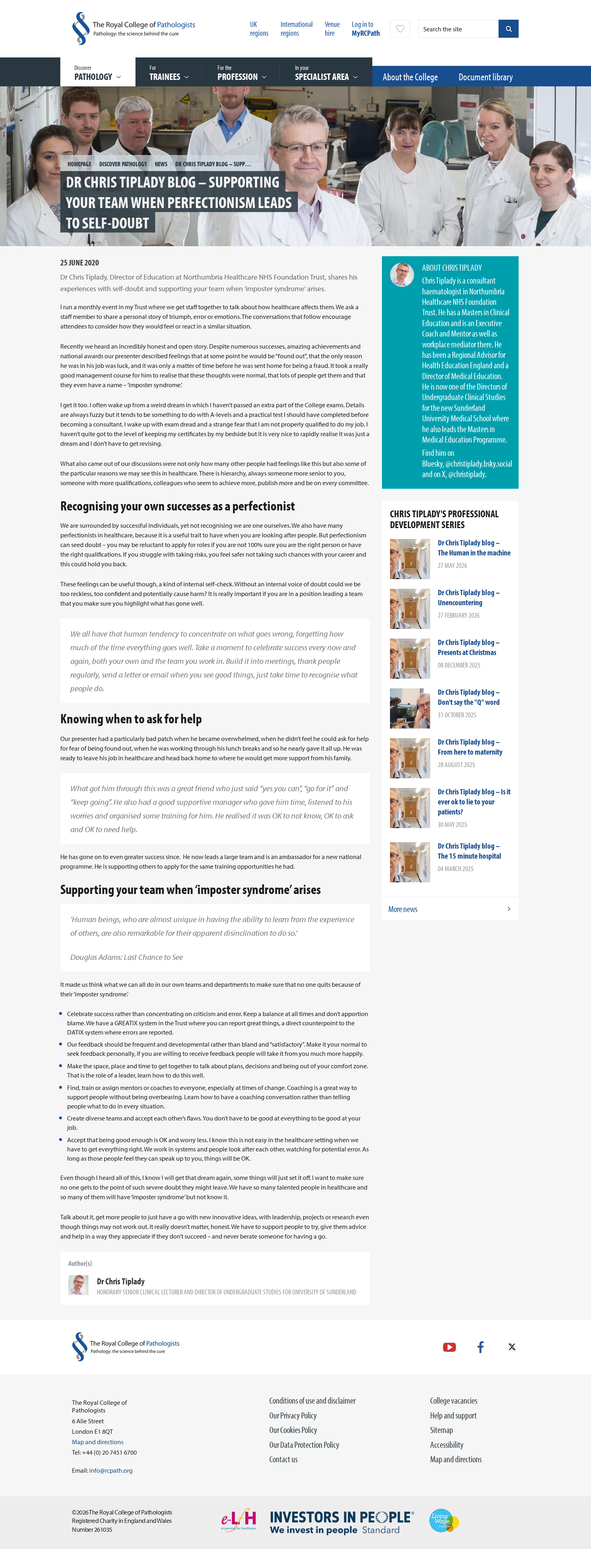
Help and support (453, 1415)
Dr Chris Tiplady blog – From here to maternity (470, 747)
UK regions (259, 28)
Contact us (283, 1459)
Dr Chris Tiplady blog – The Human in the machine (474, 547)
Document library (486, 76)
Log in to (366, 28)
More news (402, 908)
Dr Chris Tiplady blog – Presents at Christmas (469, 647)
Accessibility (447, 1444)
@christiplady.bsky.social (478, 463)
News (161, 164)
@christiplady (466, 474)
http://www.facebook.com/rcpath (480, 1347)
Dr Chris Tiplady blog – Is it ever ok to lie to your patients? (474, 801)
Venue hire (332, 28)
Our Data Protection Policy (304, 1444)
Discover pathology (123, 164)
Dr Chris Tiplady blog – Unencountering (469, 597)
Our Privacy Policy (293, 1415)
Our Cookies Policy (293, 1429)
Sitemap (441, 1429)
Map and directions (456, 1459)
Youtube (449, 1347)
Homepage (79, 164)
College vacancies (453, 1400)
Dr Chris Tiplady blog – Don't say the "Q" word (469, 697)
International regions (297, 28)
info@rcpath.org (111, 1470)
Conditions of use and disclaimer (312, 1400)
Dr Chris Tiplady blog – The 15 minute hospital (469, 851)
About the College (410, 76)
